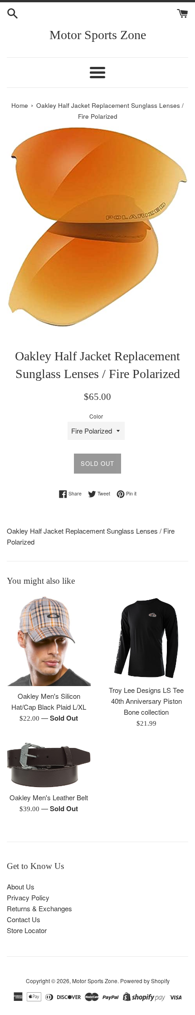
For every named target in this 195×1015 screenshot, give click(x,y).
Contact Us (23, 919)
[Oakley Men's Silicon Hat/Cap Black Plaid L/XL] (49, 641)
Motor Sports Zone (97, 35)
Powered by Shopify (145, 981)
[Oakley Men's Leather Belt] (49, 765)
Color (96, 416)
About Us (20, 886)
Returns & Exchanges (39, 908)
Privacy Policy (28, 897)
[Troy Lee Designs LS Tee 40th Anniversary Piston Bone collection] (146, 638)
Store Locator (27, 930)
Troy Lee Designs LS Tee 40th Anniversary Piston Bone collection (146, 701)
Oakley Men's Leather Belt (49, 797)
